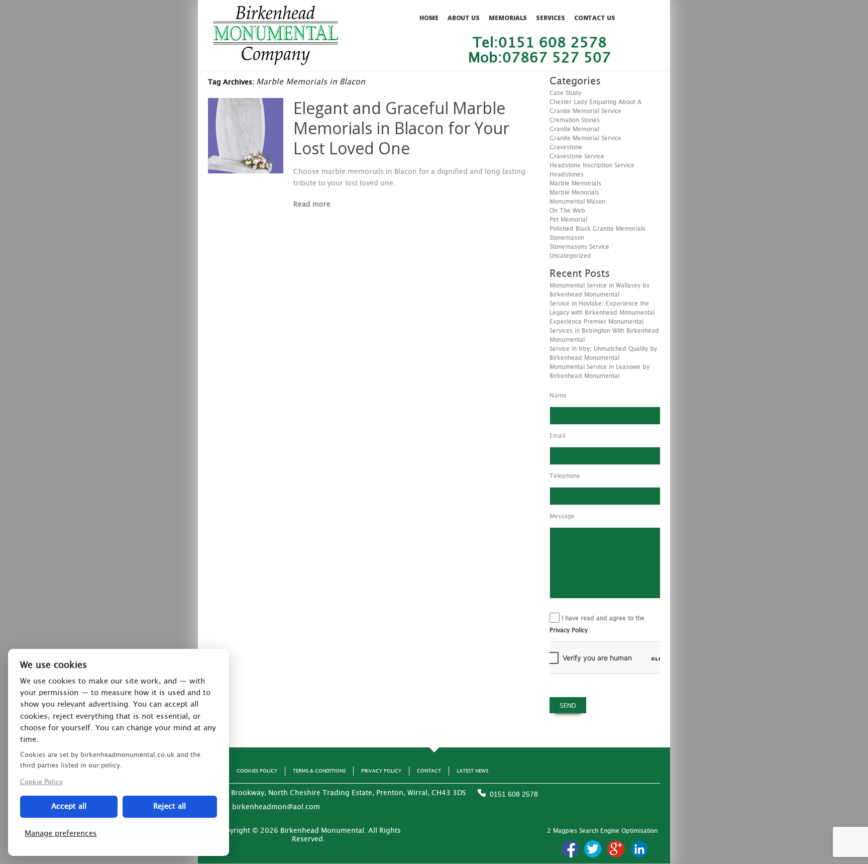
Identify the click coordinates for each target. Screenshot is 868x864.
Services (550, 18)
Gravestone (566, 147)
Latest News (472, 771)
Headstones (567, 174)
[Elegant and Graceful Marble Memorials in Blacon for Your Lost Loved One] (245, 171)
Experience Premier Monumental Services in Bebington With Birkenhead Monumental (604, 331)
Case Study (565, 93)
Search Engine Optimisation (618, 831)
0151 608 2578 (514, 794)
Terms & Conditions (319, 771)
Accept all (68, 806)
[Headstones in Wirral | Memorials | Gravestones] (275, 60)
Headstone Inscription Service (592, 165)
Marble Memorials (575, 183)
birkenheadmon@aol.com (276, 807)
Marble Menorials (574, 192)
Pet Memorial (568, 220)
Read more (312, 204)
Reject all (169, 806)
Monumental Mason (577, 202)
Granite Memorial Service (585, 138)
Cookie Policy (41, 782)
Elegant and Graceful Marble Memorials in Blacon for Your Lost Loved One (401, 128)
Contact (429, 771)
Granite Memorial (574, 129)
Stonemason (567, 238)
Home (429, 18)
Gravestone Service (577, 156)
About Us (464, 18)
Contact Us (594, 18)
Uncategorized (570, 256)
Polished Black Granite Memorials (597, 229)
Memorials (508, 18)
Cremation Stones (575, 120)
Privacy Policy (569, 630)
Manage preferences (61, 833)
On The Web (567, 211)
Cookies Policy (257, 771)
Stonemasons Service (579, 247)
